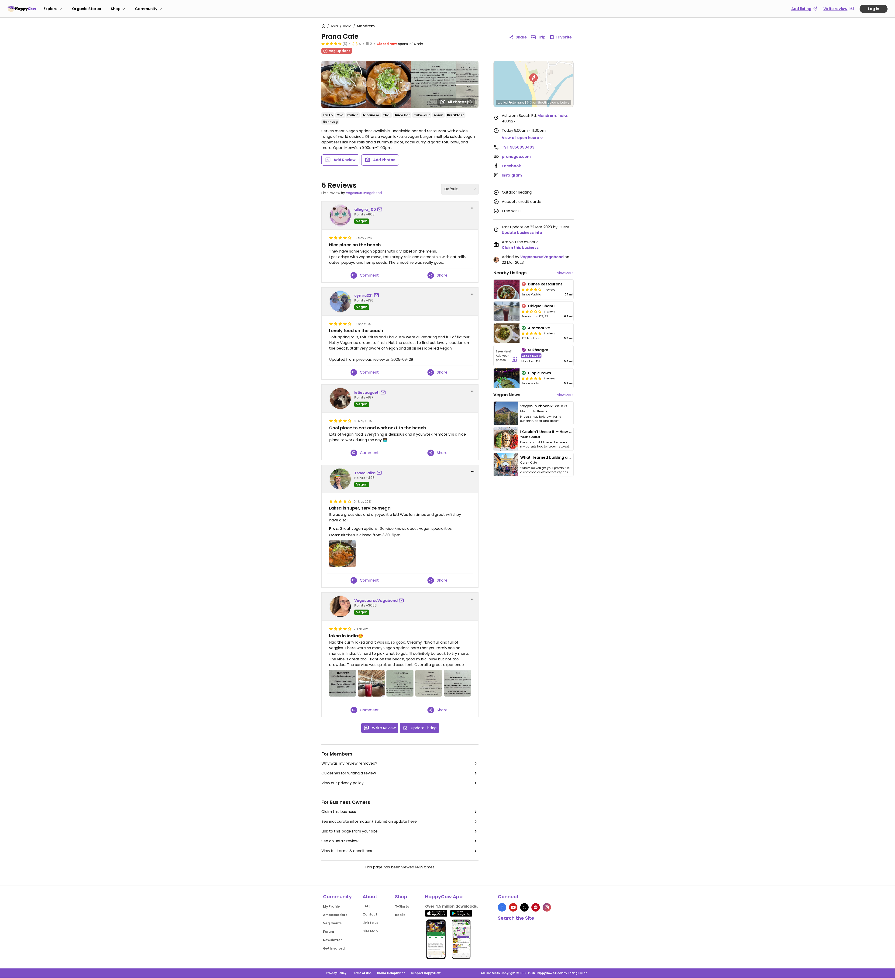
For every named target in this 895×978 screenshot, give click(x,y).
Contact (370, 914)
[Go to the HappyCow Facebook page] (502, 907)
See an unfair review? (340, 841)
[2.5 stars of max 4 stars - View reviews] (531, 311)
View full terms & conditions (346, 850)
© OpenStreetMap (539, 102)
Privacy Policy (336, 973)
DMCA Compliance (391, 973)
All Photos (460, 102)
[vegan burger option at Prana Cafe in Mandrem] (342, 683)
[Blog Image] (506, 413)
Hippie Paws (539, 373)
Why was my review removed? (349, 763)
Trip (541, 37)
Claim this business (338, 811)
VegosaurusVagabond (364, 193)
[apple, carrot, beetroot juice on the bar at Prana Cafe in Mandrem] (371, 683)
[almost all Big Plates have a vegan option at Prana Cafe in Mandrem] (428, 683)
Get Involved (334, 948)
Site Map (370, 931)
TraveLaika (364, 473)
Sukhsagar (538, 350)
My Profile (331, 906)
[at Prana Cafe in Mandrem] (342, 553)
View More (565, 273)
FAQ (366, 906)
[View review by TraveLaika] (340, 479)
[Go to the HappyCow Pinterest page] (535, 907)
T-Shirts (402, 906)
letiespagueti (366, 392)
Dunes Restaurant (545, 284)
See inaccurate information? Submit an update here (369, 821)
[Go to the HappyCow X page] (524, 907)
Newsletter (332, 940)
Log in (873, 8)
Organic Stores (86, 8)
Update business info (522, 232)
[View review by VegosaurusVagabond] (340, 606)
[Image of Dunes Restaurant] (507, 289)
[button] (533, 78)
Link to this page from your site (349, 831)
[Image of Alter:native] (507, 333)
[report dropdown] (472, 208)
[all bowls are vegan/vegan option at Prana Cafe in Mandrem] (457, 683)
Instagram (512, 175)
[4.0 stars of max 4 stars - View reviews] (331, 44)
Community (146, 8)
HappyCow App (444, 896)
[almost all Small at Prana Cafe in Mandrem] (399, 683)
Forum (328, 931)
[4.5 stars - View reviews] (531, 333)
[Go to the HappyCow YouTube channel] (513, 907)
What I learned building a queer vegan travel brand (569, 457)
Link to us (371, 922)
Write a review (531, 355)
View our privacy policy (342, 783)
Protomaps (516, 102)
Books (400, 914)
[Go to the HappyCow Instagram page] (547, 907)
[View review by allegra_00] (340, 215)
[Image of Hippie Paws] (507, 378)
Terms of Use (362, 973)
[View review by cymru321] (340, 301)
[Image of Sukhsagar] (507, 355)
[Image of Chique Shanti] (507, 311)
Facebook (511, 166)
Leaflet (502, 102)
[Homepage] (21, 8)
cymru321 (363, 295)
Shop (115, 8)
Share (521, 37)
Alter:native (539, 328)
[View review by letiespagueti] (340, 398)
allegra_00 (365, 209)
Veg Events (332, 923)
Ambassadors (335, 914)
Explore (51, 8)
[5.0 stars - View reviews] (531, 378)
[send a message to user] (380, 209)
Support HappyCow (426, 973)
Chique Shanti (541, 306)
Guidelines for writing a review (348, 773)
